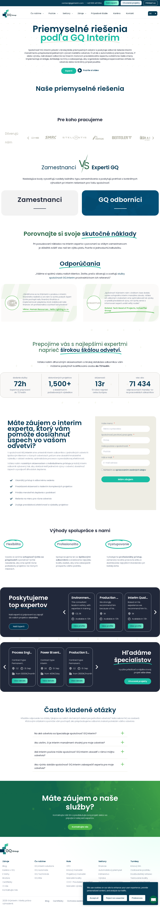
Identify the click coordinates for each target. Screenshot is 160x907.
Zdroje (81, 13)
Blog (47, 901)
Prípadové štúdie (99, 13)
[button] (28, 138)
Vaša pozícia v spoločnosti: (115, 446)
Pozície (52, 13)
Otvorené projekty (131, 3)
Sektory (66, 13)
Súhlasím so (125, 469)
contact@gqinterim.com (73, 3)
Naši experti (111, 3)
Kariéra (116, 13)
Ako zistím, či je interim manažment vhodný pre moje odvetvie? (69, 742)
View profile (79, 626)
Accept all (94, 898)
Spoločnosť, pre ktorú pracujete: (117, 435)
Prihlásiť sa (151, 3)
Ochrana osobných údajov (80, 901)
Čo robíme (36, 13)
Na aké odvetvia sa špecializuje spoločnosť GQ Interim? (65, 733)
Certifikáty (58, 901)
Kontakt (130, 13)
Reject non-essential (115, 898)
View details (20, 680)
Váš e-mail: (107, 457)
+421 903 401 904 (94, 3)
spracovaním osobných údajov (131, 469)
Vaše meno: (107, 423)
